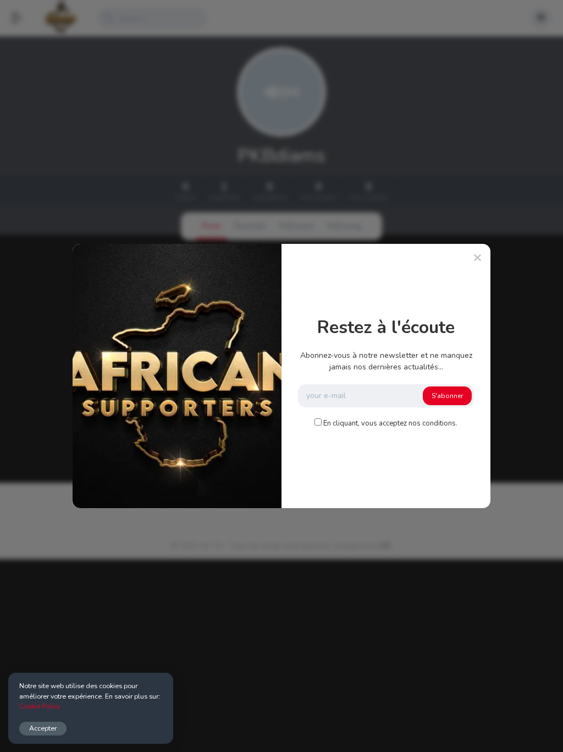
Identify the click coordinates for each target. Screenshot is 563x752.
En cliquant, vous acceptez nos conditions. (390, 423)
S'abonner (447, 395)
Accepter (43, 728)
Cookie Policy (39, 706)
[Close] (477, 258)
